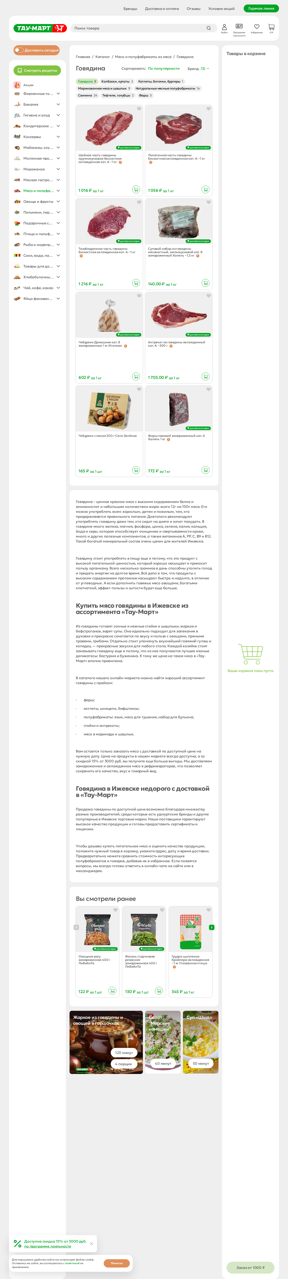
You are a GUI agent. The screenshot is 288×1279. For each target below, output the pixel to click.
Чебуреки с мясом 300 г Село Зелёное (108, 435)
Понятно (117, 1263)
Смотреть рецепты (40, 70)
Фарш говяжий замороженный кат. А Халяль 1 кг (176, 437)
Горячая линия (261, 8)
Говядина (87, 81)
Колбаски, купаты (117, 81)
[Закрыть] (91, 1244)
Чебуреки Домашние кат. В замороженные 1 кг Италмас (101, 344)
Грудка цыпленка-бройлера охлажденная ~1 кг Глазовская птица (190, 960)
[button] (37, 93)
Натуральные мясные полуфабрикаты (168, 88)
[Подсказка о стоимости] (120, 162)
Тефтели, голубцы (117, 95)
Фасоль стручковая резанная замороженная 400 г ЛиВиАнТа (141, 961)
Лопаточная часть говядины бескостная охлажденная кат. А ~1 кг (176, 157)
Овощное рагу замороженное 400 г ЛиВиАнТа (94, 960)
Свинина (87, 95)
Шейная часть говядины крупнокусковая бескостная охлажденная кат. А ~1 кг (100, 159)
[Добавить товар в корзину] (136, 189)
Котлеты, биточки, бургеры (160, 81)
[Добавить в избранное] (139, 109)
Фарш (145, 95)
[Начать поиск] (209, 28)
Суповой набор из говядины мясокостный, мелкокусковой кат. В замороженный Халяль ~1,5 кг (175, 252)
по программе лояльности (47, 1246)
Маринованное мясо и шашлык (104, 88)
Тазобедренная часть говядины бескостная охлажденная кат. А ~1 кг (107, 250)
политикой (72, 1263)
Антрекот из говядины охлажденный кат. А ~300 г (176, 344)
